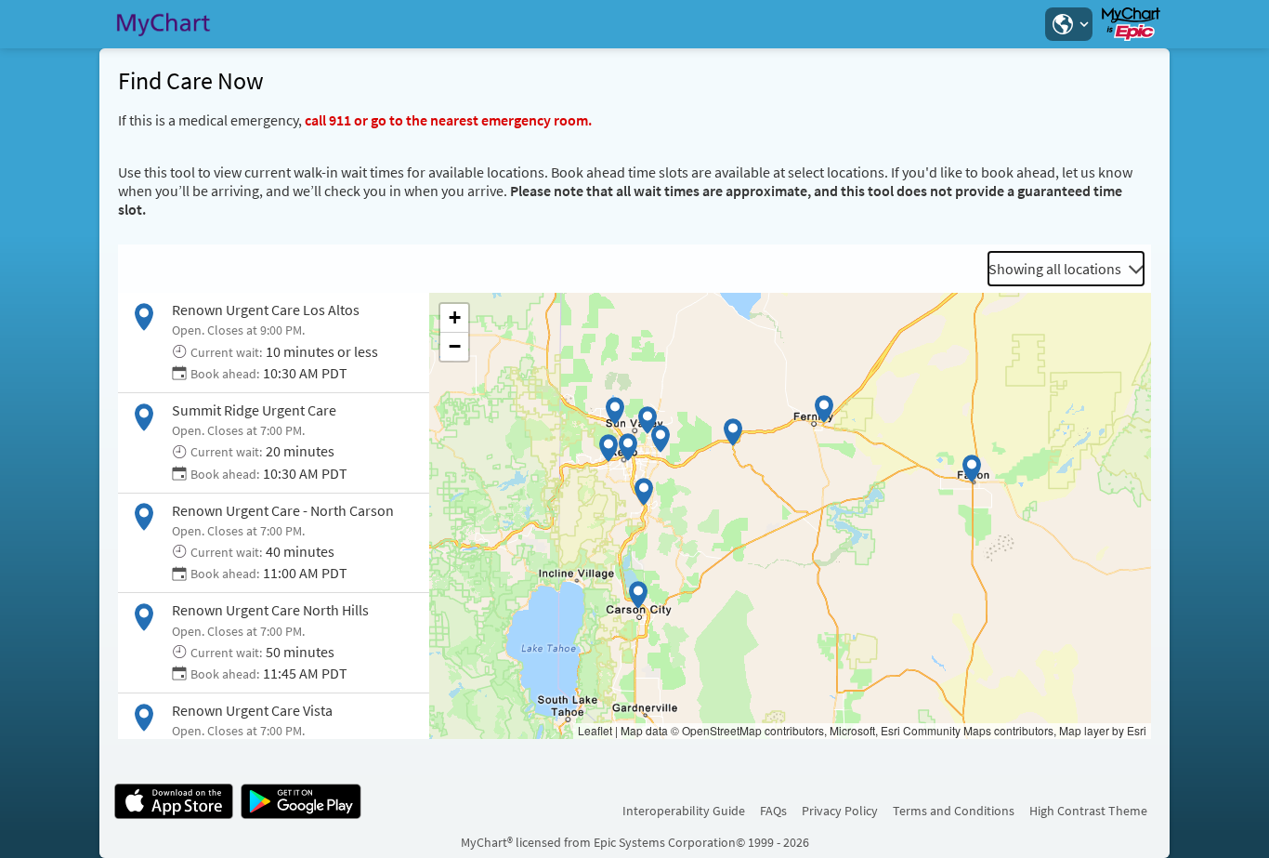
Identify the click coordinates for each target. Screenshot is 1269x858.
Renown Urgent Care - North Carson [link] (283, 510)
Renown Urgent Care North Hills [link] (270, 610)
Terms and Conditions (953, 810)
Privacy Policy (840, 810)
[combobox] (1066, 268)
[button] (1068, 24)
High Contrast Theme (1088, 810)
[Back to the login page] (163, 24)
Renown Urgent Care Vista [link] (252, 710)
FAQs (773, 810)
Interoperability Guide (683, 810)
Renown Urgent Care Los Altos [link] (266, 309)
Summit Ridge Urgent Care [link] (254, 410)
